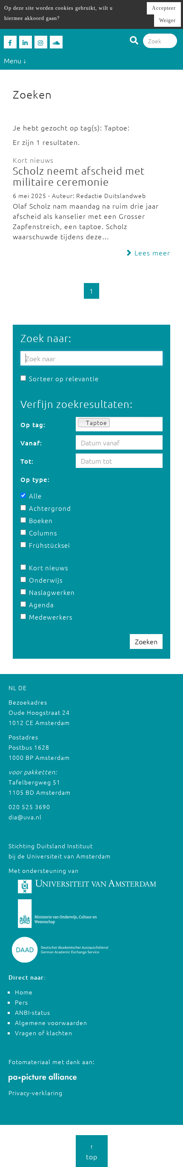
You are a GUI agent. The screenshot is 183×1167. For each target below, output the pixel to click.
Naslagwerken (48, 592)
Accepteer (164, 8)
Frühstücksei (48, 545)
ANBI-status (32, 1012)
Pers (21, 1002)
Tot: (27, 461)
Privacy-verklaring (36, 1092)
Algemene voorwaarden (51, 1022)
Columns (43, 532)
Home (24, 992)
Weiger (167, 20)
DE (22, 687)
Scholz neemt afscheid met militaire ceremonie (79, 176)
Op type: (35, 479)
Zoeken (146, 641)
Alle (35, 495)
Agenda (41, 604)
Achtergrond (48, 508)
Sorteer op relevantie (64, 378)
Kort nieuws (48, 567)
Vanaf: (31, 443)
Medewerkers (48, 616)
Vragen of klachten (43, 1032)
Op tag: (33, 424)
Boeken (41, 520)
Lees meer (151, 252)
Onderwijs (46, 579)
